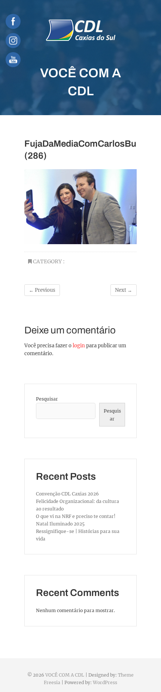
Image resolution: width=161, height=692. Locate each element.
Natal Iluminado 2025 (60, 524)
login (79, 345)
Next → (123, 290)
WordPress (105, 682)
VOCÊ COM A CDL (80, 82)
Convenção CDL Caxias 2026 (67, 494)
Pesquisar (47, 399)
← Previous (42, 290)
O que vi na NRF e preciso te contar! (75, 516)
